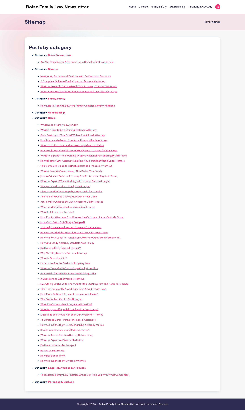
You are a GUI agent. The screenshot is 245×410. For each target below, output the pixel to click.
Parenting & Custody (61, 381)
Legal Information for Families (67, 367)
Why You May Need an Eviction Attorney (63, 253)
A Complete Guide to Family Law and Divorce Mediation (72, 81)
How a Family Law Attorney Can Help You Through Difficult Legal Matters (82, 160)
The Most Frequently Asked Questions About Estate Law (73, 289)
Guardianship (56, 112)
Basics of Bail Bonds (52, 350)
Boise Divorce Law (59, 55)
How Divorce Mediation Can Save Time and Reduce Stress (73, 140)
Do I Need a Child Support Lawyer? (60, 248)
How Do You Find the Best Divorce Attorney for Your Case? (74, 232)
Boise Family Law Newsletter (57, 7)
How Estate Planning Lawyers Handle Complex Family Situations (77, 105)
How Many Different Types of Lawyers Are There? (69, 294)
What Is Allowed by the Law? (57, 212)
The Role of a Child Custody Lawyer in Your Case (68, 196)
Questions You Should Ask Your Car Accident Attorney (71, 314)
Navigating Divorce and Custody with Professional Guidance (75, 76)
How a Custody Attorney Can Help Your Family (67, 242)
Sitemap (163, 404)
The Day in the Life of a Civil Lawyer (61, 299)
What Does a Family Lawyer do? (59, 124)
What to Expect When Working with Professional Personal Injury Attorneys (83, 155)
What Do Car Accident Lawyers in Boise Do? (66, 304)
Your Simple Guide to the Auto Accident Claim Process (71, 201)
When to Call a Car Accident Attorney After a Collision (72, 145)
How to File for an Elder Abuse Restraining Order (68, 273)
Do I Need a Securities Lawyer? (58, 345)
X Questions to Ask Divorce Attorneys (62, 278)
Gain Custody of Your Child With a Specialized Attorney (72, 135)
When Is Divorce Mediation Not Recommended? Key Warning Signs (78, 91)
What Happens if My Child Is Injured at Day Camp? (69, 309)
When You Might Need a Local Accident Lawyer (67, 207)
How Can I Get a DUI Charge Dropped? (62, 222)
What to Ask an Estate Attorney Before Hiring (66, 335)
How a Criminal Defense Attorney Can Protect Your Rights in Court (78, 176)
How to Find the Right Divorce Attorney (63, 360)
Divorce (53, 69)
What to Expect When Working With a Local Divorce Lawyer (75, 181)
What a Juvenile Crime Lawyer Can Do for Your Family (71, 171)
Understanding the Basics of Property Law (65, 263)
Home (207, 22)
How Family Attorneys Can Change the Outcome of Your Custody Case (81, 217)
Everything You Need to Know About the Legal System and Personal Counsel (84, 283)
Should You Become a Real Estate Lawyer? (64, 330)
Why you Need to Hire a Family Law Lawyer (65, 186)
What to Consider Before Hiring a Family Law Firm (69, 268)
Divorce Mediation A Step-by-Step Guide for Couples (71, 191)
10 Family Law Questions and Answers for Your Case (70, 227)
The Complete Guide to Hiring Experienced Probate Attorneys (76, 165)
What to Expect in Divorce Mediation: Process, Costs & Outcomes (78, 86)
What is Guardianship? (53, 258)
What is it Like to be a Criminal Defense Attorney (68, 130)
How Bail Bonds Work (52, 355)
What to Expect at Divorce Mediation (62, 340)
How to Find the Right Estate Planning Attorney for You (72, 324)
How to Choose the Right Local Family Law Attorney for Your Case (78, 150)
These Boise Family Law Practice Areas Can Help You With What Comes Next (84, 374)
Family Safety (56, 98)
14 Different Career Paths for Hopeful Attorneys (68, 319)
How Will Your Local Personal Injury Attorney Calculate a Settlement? (80, 237)
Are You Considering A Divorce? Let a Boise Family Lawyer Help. (77, 62)
